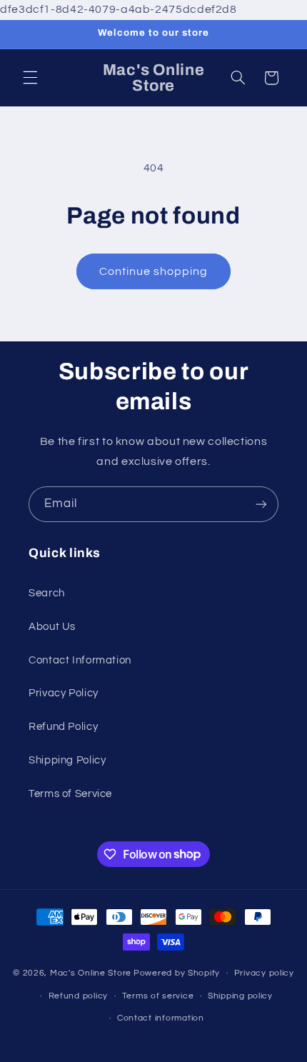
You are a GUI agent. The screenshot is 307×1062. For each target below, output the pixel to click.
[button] (30, 77)
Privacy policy (264, 973)
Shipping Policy (67, 760)
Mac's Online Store (90, 973)
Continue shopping (153, 271)
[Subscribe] (261, 503)
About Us (52, 626)
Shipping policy (240, 996)
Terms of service (158, 996)
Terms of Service (70, 793)
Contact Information (80, 660)
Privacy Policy (64, 693)
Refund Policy (63, 726)
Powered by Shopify (177, 973)
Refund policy (79, 996)
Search (47, 593)
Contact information (160, 1018)
